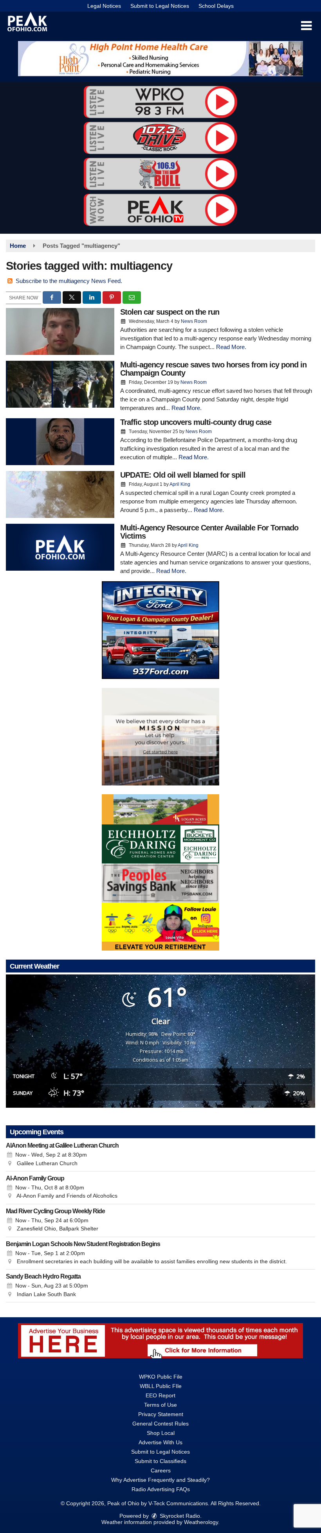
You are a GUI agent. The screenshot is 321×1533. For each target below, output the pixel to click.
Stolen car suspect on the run (169, 312)
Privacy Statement (160, 1414)
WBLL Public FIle (161, 1386)
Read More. (231, 347)
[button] (306, 26)
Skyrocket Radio (179, 1516)
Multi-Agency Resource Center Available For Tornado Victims (209, 531)
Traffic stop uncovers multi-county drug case (195, 422)
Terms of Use (160, 1405)
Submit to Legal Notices (159, 6)
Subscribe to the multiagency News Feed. (69, 281)
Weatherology (201, 1522)
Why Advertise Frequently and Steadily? (160, 1480)
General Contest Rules (160, 1423)
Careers (161, 1470)
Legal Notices (104, 6)
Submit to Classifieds (160, 1461)
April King (180, 484)
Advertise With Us (160, 1442)
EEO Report (160, 1395)
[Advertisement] (160, 58)
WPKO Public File (160, 1377)
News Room (194, 321)
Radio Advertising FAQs (161, 1489)
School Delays (216, 6)
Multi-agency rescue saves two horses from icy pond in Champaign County (213, 368)
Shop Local (161, 1433)
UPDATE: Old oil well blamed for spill (182, 475)
